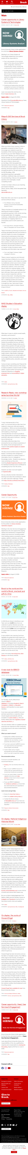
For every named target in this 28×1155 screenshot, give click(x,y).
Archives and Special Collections (10, 993)
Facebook (12, 899)
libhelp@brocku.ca (11, 801)
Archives (9, 995)
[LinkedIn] (10, 1125)
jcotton (16, 398)
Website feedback (18, 1089)
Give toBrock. (5, 1095)
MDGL (11, 294)
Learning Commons (11, 384)
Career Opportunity (9, 495)
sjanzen (16, 121)
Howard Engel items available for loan (11, 988)
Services (24, 290)
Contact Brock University (17, 1084)
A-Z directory (5, 1128)
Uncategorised (21, 906)
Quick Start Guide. (14, 794)
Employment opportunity (9, 105)
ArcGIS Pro (6, 290)
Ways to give (5, 1103)
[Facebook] (2, 1068)
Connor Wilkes (16, 675)
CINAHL (11, 705)
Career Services (9, 94)
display (5, 381)
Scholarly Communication (13, 808)
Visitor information (18, 1081)
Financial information (6, 1089)
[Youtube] (9, 1068)
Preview (6, 764)
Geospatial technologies (17, 290)
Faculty (10, 290)
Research (6, 808)
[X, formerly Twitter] (5, 1125)
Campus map (4, 1087)
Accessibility (9, 1119)
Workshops (10, 483)
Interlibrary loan (11, 658)
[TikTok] (16, 1125)
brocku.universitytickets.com (9, 890)
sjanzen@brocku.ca (6, 192)
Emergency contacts (6, 1081)
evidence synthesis (11, 784)
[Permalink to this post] (14, 46)
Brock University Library (19, 7)
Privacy (3, 1119)
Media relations (17, 1087)
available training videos (15, 796)
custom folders (13, 717)
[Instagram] (6, 1068)
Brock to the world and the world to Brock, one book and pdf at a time (13, 591)
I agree (14, 1152)
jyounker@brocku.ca (17, 100)
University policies (5, 1117)
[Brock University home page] (23, 2)
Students (3, 292)
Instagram (4, 899)
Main (9, 107)
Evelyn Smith (15, 497)
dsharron (14, 920)
